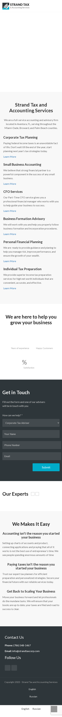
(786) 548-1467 (22, 645)
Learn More (9, 156)
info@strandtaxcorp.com (26, 650)
